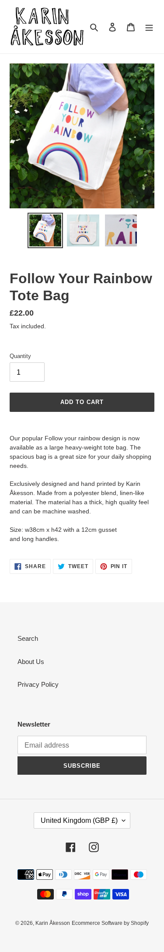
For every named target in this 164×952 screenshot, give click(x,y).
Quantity (20, 356)
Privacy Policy (38, 684)
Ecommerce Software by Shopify (110, 923)
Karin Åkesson (52, 923)
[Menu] (149, 27)
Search (27, 638)
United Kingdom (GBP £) (79, 820)
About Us (30, 661)
